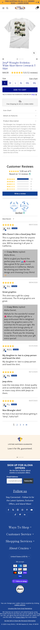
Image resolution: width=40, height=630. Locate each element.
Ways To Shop (19, 527)
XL (21, 83)
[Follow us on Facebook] (8, 510)
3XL (34, 83)
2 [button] (17, 424)
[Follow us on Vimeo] (20, 514)
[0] (36, 8)
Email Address (12, 477)
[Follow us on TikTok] (15, 514)
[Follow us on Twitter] (13, 510)
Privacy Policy (20, 617)
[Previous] (3, 59)
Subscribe (28, 481)
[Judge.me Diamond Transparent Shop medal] (24, 206)
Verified (18, 213)
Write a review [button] (20, 193)
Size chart (33, 78)
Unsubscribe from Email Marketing (20, 608)
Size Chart (7, 110)
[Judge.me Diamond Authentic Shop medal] (14, 206)
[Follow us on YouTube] (31, 510)
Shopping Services (19, 541)
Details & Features (10, 116)
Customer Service (18, 534)
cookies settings (19, 605)
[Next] (37, 59)
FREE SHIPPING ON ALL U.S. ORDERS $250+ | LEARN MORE (19, 2)
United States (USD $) (19, 556)
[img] (8, 225)
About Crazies (19, 548)
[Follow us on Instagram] (22, 510)
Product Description (11, 121)
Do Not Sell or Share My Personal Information (20, 621)
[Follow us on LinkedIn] (24, 514)
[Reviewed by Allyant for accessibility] (20, 586)
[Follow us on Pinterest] (27, 510)
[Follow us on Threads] (17, 510)
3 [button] (20, 424)
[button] (17, 72)
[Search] (7, 8)
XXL (27, 83)
